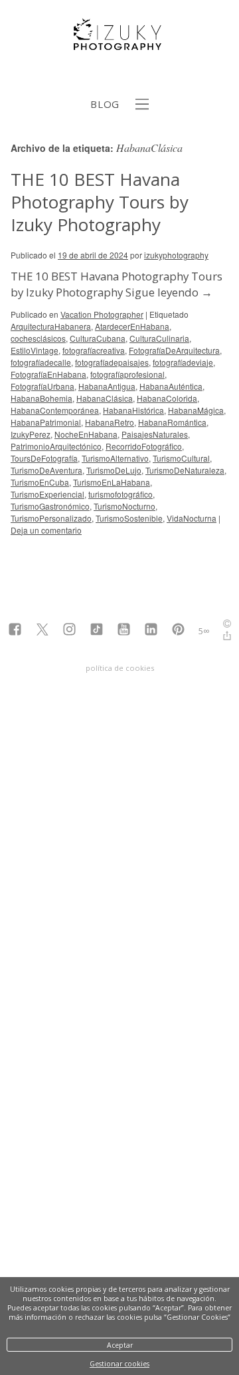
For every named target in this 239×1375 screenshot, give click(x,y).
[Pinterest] (178, 630)
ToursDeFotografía (44, 458)
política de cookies (120, 668)
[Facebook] (15, 630)
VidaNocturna (191, 518)
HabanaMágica (196, 410)
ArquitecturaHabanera (51, 326)
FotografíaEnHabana (48, 374)
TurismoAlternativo (115, 458)
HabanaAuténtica (170, 386)
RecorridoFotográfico (144, 446)
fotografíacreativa (93, 350)
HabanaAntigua (106, 386)
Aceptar (120, 1345)
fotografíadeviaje (183, 362)
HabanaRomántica (172, 422)
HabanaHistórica (133, 410)
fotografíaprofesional (127, 374)
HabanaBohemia (41, 398)
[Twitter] (42, 630)
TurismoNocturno (124, 506)
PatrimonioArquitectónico (56, 446)
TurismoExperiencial (47, 494)
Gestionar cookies (119, 1363)
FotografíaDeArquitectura (174, 350)
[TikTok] (96, 630)
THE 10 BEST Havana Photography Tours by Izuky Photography (100, 201)
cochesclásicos (38, 338)
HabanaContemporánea (55, 410)
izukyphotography (176, 254)
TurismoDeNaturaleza (184, 470)
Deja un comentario (46, 530)
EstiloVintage (34, 350)
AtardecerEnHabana (132, 326)
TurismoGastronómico (50, 506)
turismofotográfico (120, 494)
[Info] (227, 625)
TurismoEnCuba (40, 482)
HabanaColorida (167, 398)
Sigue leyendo (168, 292)
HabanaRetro (109, 422)
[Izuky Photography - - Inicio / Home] (119, 44)
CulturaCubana (97, 338)
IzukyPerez (30, 434)
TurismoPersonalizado (51, 518)
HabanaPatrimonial (46, 422)
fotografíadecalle (41, 362)
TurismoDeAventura (46, 470)
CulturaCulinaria (159, 338)
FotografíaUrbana (42, 386)
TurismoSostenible (129, 518)
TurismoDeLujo (113, 470)
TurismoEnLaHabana (111, 482)
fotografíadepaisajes (112, 362)
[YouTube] (124, 630)
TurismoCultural (181, 458)
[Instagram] (69, 630)
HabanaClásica (104, 398)
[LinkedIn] (151, 630)
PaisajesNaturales (154, 434)
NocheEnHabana (86, 434)
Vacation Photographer (101, 314)
